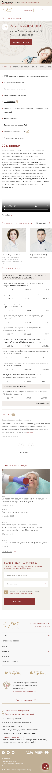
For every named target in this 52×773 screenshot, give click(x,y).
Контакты (5, 657)
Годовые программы (10, 662)
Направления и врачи (10, 641)
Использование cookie (9, 761)
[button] (48, 3)
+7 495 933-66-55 (40, 623)
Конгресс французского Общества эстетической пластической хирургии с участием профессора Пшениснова (22, 527)
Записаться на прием (21, 42)
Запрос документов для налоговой (19, 714)
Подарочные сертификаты (15, 512)
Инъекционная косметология (15, 95)
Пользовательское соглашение (12, 763)
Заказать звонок (27, 10)
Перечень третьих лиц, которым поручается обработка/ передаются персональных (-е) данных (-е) (24, 741)
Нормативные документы (12, 726)
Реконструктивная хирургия (15, 131)
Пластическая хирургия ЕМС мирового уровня (25, 542)
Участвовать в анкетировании (24, 692)
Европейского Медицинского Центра (16, 156)
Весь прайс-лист (42, 403)
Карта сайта (6, 759)
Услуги (4, 646)
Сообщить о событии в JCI (13, 737)
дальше (30, 432)
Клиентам (6, 651)
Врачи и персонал (39, 67)
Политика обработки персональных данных (19, 733)
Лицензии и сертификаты (12, 719)
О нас (4, 636)
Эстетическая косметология (14, 138)
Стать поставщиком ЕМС (26, 700)
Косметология (9, 102)
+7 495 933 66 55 (25, 35)
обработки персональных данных (21, 593)
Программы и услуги (21, 67)
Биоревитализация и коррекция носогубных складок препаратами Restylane (24, 500)
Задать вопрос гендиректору (17, 711)
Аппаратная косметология (14, 82)
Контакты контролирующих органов (16, 722)
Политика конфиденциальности (13, 766)
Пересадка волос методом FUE (15, 125)
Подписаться (19, 602)
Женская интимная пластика (15, 89)
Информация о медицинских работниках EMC (20, 730)
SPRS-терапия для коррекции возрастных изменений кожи (26, 76)
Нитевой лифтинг (10, 118)
